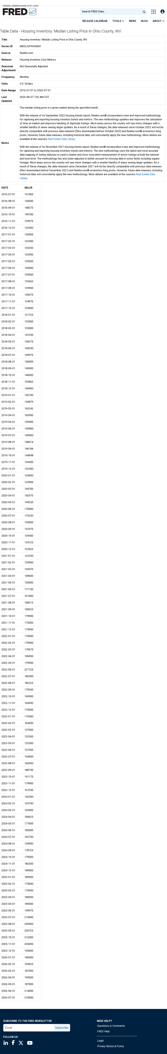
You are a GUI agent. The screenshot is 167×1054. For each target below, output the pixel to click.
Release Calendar (94, 21)
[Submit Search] (144, 11)
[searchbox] (111, 11)
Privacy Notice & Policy (110, 1046)
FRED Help (103, 1031)
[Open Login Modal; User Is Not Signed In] (162, 12)
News (132, 21)
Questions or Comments (111, 1025)
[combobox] (110, 11)
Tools (117, 21)
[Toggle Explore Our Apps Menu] (154, 12)
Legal (100, 1040)
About (157, 21)
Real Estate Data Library (61, 139)
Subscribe (61, 1027)
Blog (144, 21)
